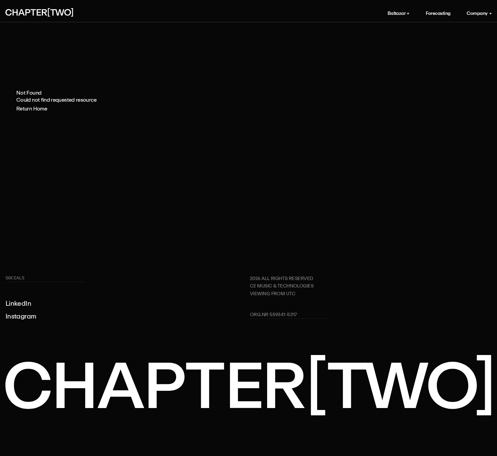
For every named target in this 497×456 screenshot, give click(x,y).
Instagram (20, 316)
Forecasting (438, 13)
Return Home (31, 108)
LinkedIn (18, 303)
